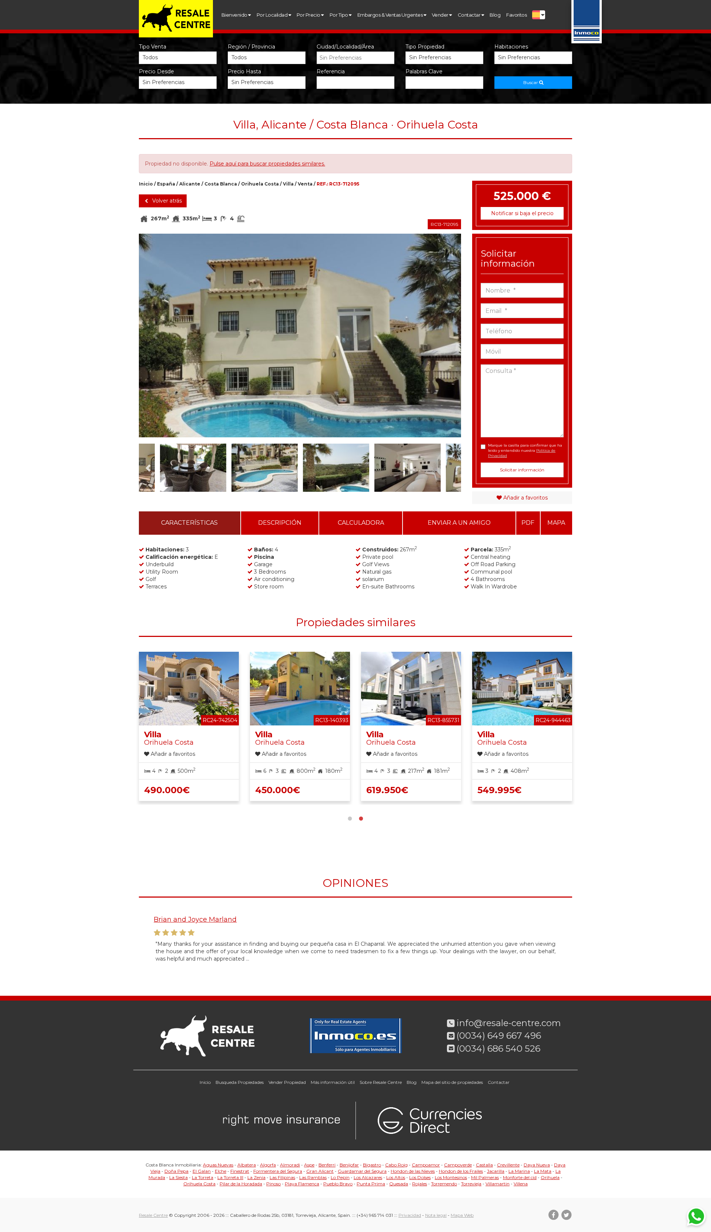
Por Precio (309, 15)
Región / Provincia (251, 46)
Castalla (484, 1165)
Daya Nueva (537, 1165)
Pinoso (273, 1183)
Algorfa (268, 1165)
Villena (521, 1183)
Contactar (469, 15)
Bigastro (372, 1165)
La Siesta (178, 1177)
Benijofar (349, 1165)
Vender (440, 15)
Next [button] (445, 335)
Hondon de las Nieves (413, 1171)
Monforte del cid (520, 1177)
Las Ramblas (313, 1177)
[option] (300, 349)
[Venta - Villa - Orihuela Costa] (300, 349)
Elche (220, 1171)
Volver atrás (166, 200)
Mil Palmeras (485, 1177)
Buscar (531, 82)
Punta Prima (371, 1183)
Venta (305, 184)
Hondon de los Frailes (461, 1171)
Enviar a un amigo (459, 522)
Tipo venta (152, 46)
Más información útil (333, 1082)
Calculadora (361, 522)
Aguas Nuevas (218, 1165)
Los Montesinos (451, 1177)
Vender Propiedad (287, 1082)
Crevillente (508, 1165)
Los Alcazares (368, 1177)
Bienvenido (234, 15)
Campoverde (458, 1165)
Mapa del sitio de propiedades (452, 1082)
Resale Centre (153, 1215)
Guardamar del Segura (362, 1171)
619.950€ (387, 790)
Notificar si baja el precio (522, 213)
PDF (527, 522)
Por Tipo (339, 15)
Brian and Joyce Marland (195, 919)
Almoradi (290, 1165)
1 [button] (350, 817)
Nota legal (436, 1215)
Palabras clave (424, 71)
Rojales (419, 1183)
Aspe (309, 1165)
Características (189, 522)
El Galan (202, 1171)
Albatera (246, 1165)
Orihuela (550, 1177)
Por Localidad (272, 15)
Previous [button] (155, 335)
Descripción (279, 522)
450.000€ (277, 790)
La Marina (519, 1171)
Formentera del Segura (277, 1171)
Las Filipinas (282, 1177)
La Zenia (256, 1177)
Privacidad (409, 1215)
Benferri (327, 1165)
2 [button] (361, 817)
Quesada (398, 1183)
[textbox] (357, 58)
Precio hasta (244, 71)
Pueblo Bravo (338, 1183)
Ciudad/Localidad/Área (345, 46)
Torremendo (444, 1183)
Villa (288, 184)
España (166, 184)
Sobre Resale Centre (381, 1082)
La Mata (542, 1171)
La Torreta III (230, 1177)
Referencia (331, 71)
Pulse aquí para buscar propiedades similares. (267, 163)
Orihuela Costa (260, 184)
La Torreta (202, 1177)
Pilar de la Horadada (241, 1183)
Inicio (146, 184)
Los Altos (395, 1177)
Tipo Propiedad (424, 46)
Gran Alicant (320, 1171)
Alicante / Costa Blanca (208, 184)
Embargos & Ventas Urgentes (390, 15)
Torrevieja (471, 1183)
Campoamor (426, 1165)
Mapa (556, 522)
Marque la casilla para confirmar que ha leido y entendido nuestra (525, 450)
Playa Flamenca (302, 1183)
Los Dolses (420, 1177)
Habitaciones (511, 46)
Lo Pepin (340, 1177)
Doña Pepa (176, 1171)
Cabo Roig (396, 1165)
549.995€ (499, 790)
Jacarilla (495, 1171)
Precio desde (156, 71)
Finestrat (239, 1171)
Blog (495, 15)
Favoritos (516, 15)
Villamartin (497, 1183)
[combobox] (355, 57)
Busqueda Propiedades (240, 1082)
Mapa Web (462, 1215)
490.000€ (167, 790)
